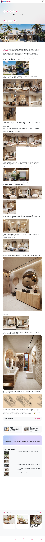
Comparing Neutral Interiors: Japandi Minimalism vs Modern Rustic (29, 461)
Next (40, 512)
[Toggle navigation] (42, 1)
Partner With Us (27, 539)
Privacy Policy (12, 539)
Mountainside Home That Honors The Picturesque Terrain (28, 464)
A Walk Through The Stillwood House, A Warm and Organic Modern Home (28, 469)
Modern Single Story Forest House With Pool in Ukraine (28, 451)
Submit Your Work (37, 539)
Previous (38, 512)
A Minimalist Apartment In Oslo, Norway (25, 472)
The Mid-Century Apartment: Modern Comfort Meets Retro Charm (28, 456)
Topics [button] (6, 539)
